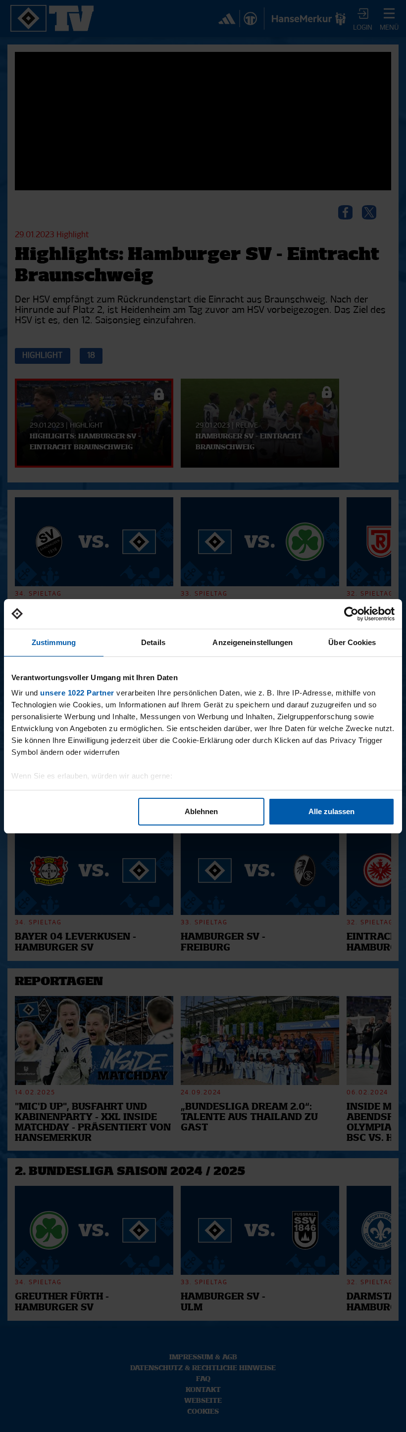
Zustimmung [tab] (54, 642)
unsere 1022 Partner (77, 693)
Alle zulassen (331, 811)
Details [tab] (153, 642)
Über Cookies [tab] (352, 642)
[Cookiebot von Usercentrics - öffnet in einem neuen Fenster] (351, 614)
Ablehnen (201, 811)
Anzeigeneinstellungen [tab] (252, 642)
